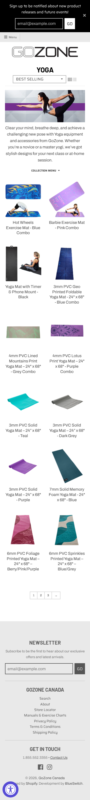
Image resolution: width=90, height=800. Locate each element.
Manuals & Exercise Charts (45, 715)
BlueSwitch (73, 783)
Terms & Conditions (45, 726)
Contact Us (59, 758)
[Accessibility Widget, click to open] (10, 789)
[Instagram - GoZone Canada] (49, 767)
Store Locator (45, 709)
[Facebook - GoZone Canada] (41, 767)
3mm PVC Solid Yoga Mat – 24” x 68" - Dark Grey (67, 430)
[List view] (74, 79)
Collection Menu (43, 171)
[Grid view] (70, 79)
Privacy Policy (45, 721)
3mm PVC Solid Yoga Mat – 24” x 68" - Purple (23, 494)
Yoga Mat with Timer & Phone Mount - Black (23, 291)
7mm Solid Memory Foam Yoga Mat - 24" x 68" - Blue (67, 494)
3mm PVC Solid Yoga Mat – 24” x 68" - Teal (23, 430)
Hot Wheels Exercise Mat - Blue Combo (23, 227)
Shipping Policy (45, 732)
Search (45, 698)
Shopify (31, 783)
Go (69, 24)
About (45, 704)
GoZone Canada (51, 778)
